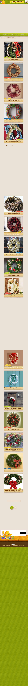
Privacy (13, 544)
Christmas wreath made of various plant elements (13, 450)
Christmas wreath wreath (13, 100)
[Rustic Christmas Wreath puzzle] (13, 57)
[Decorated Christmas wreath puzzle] (13, 273)
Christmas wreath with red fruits (13, 234)
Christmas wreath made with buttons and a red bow (13, 368)
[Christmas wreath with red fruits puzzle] (13, 232)
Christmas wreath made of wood (13, 213)
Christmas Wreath (13, 295)
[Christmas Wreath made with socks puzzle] (13, 139)
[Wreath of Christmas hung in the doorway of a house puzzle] (13, 406)
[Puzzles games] (2, 2)
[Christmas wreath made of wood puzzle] (13, 211)
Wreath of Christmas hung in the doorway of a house (13, 409)
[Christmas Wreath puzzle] (13, 293)
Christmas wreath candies (13, 121)
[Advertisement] (14, 18)
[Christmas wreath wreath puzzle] (13, 98)
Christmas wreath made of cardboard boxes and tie (13, 388)
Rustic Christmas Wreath (14, 59)
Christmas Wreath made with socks (13, 141)
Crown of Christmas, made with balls (13, 254)
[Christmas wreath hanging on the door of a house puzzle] (13, 468)
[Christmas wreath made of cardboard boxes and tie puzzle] (13, 386)
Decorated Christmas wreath (13, 275)
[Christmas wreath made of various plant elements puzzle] (13, 447)
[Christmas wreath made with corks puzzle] (13, 77)
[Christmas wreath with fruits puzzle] (13, 427)
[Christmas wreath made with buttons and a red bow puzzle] (13, 365)
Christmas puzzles (15, 501)
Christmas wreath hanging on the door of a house (13, 470)
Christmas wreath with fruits (13, 429)
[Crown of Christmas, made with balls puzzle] (13, 252)
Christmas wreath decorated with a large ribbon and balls (13, 491)
